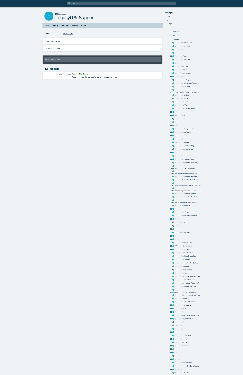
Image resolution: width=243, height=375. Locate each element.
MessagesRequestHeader (185, 302)
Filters (178, 226)
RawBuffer (179, 325)
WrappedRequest (181, 373)
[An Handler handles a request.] (173, 236)
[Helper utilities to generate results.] (171, 352)
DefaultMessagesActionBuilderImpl (186, 186)
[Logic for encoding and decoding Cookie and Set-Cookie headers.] (173, 146)
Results (178, 352)
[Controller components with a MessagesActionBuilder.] (173, 290)
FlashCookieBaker (182, 232)
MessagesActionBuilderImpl (187, 283)
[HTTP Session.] (173, 359)
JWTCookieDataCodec (183, 246)
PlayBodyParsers (182, 312)
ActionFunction (181, 66)
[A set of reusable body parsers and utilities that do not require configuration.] (173, 115)
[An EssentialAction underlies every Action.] (173, 209)
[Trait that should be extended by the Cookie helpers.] (173, 139)
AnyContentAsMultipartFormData (184, 92)
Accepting (179, 49)
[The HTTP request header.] (173, 339)
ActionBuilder (181, 56)
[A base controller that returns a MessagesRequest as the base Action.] (173, 287)
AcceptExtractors (182, 46)
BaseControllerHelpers (185, 109)
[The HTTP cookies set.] (173, 153)
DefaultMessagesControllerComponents (187, 191)
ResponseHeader (181, 346)
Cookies (178, 152)
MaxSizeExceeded (182, 266)
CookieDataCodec (182, 142)
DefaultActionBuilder (184, 159)
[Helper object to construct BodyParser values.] (171, 112)
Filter (177, 219)
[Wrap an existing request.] (173, 373)
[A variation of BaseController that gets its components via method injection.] (173, 243)
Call (176, 122)
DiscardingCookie (182, 205)
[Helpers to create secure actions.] (173, 356)
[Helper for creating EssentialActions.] (171, 209)
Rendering (179, 329)
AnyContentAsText (182, 98)
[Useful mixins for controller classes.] (173, 132)
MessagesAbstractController (187, 276)
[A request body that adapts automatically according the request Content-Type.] (173, 76)
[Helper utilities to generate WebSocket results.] (171, 369)
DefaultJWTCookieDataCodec (187, 180)
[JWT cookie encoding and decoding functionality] (173, 246)
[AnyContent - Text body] (173, 98)
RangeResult (180, 322)
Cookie (177, 136)
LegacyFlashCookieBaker (185, 256)
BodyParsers (180, 119)
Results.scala (68, 33)
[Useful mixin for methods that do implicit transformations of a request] (173, 342)
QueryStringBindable (184, 319)
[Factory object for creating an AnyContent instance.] (171, 76)
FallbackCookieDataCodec (186, 216)
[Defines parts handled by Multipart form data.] (171, 305)
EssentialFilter (182, 212)
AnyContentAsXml (182, 102)
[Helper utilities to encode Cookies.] (171, 153)
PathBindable (180, 309)
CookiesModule (181, 156)
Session (178, 359)
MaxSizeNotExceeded (183, 270)
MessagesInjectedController (187, 295)
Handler (178, 236)
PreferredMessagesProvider (187, 315)
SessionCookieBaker (183, 363)
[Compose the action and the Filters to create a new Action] (173, 222)
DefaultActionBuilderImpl (186, 163)
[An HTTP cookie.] (173, 136)
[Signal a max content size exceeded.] (173, 266)
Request (178, 332)
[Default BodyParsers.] (173, 119)
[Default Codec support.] (171, 125)
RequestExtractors (183, 336)
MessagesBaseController (185, 287)
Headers (178, 239)
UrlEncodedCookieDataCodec (187, 366)
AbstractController (183, 43)
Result (177, 349)
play (56, 14)
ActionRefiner (181, 70)
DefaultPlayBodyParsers (185, 193)
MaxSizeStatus (181, 273)
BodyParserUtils (182, 115)
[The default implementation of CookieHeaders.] (173, 171)
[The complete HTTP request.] (173, 332)
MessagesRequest (182, 298)
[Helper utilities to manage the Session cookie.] (173, 363)
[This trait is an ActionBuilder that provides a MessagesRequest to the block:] (173, 280)
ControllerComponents (184, 129)
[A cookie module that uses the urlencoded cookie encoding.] (173, 253)
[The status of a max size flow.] (173, 273)
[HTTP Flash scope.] (173, 229)
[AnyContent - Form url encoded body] (173, 83)
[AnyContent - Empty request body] (173, 80)
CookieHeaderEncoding (184, 146)
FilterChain (180, 222)
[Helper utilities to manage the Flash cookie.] (173, 233)
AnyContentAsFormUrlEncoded (187, 83)
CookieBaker (180, 139)
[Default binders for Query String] (171, 319)
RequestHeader (181, 339)
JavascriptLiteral (183, 249)
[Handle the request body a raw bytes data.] (173, 325)
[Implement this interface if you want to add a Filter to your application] (173, 219)
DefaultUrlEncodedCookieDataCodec (186, 203)
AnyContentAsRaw (182, 95)
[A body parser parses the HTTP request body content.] (173, 112)
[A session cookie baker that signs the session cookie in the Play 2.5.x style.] (173, 263)
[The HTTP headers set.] (173, 239)
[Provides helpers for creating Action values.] (173, 56)
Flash (177, 229)
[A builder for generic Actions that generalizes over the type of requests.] (173, 66)
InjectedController (183, 243)
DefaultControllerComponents (183, 168)
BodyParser (179, 112)
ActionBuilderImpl (183, 60)
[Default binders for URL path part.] (171, 309)
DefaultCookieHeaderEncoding (183, 174)
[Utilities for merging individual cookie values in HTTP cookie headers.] (173, 149)
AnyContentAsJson (182, 87)
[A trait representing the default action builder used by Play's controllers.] (173, 159)
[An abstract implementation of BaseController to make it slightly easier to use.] (173, 43)
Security (178, 356)
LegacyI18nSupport (183, 260)
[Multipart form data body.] (173, 305)
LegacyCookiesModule (184, 253)
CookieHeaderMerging (184, 149)
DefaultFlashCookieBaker (186, 176)
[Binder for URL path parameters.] (173, 309)
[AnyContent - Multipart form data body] (173, 90)
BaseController (181, 105)
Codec (177, 125)
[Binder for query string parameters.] (173, 319)
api (60, 14)
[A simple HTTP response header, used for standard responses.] (173, 346)
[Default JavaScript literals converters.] (171, 249)
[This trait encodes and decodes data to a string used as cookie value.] (173, 142)
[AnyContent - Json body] (173, 87)
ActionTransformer (183, 73)
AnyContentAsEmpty (183, 80)
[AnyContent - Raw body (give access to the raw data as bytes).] (173, 95)
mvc (64, 14)
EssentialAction (182, 209)
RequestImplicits (182, 342)
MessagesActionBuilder (185, 280)
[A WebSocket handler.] (173, 369)
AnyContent (179, 76)
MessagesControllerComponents (184, 292)
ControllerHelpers (183, 132)
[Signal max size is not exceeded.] (173, 270)
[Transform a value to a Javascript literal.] (173, 249)
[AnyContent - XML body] (173, 102)
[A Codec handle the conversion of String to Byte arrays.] (173, 125)
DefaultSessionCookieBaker (187, 197)
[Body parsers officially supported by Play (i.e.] (173, 312)
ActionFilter (180, 63)
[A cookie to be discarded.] (173, 205)
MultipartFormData (183, 305)
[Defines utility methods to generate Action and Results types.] (173, 105)
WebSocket (179, 369)
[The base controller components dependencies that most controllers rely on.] (173, 129)
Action (177, 53)
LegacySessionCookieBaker (186, 263)
